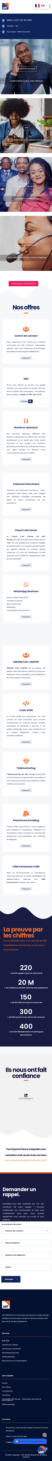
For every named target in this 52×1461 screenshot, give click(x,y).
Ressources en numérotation (14, 1360)
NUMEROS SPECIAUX (26, 68)
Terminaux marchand (11, 1348)
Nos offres (6, 1387)
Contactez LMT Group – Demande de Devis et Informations (21, 1399)
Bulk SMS (5, 1340)
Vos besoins (7, 1391)
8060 (9, 20)
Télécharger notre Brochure (23, 283)
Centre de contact (10, 1344)
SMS (26, 127)
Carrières (6, 1395)
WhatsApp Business (10, 1352)
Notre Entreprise (26, 186)
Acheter (24, 401)
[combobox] (26, 1231)
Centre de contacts (26, 245)
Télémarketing (8, 1356)
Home (4, 1383)
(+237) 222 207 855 (22, 20)
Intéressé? (26, 358)
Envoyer (9, 1279)
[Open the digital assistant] (41, 1450)
